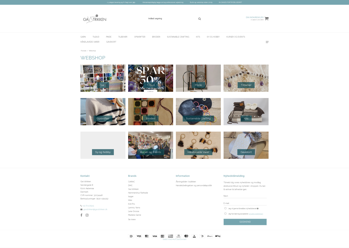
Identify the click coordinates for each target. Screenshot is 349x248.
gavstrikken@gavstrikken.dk (95, 209)
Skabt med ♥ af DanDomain (174, 239)
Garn (83, 37)
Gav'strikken (133, 189)
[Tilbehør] (246, 78)
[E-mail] (245, 203)
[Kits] (246, 111)
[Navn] (245, 196)
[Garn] (102, 78)
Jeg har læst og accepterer (245, 214)
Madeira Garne (134, 215)
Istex (130, 200)
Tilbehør (122, 37)
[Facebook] (81, 215)
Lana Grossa (133, 211)
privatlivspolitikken (256, 214)
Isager (130, 196)
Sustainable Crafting (178, 37)
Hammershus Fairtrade (138, 193)
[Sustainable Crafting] (198, 111)
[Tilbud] (150, 78)
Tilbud (96, 37)
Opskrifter (139, 37)
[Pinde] (198, 78)
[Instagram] (87, 215)
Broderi (156, 37)
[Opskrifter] (102, 111)
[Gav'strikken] (94, 18)
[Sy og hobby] (102, 145)
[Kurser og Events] (150, 145)
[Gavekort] (246, 145)
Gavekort (111, 42)
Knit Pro (131, 204)
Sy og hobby (213, 37)
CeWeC (131, 182)
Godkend (245, 222)
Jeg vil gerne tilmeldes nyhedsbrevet (247, 208)
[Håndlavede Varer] (198, 145)
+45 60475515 (88, 206)
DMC (130, 185)
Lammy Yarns (134, 208)
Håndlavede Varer (89, 42)
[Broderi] (150, 111)
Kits (198, 37)
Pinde (108, 37)
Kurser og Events (235, 37)
